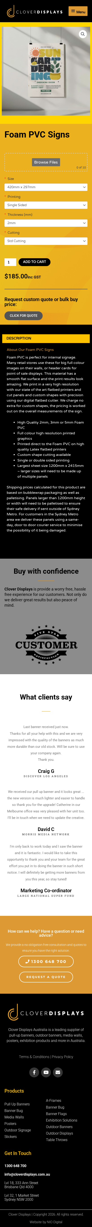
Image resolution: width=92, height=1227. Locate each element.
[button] (83, 34)
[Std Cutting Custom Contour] (46, 241)
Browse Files (46, 162)
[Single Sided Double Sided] (46, 205)
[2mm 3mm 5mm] (46, 223)
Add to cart (34, 262)
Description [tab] (18, 338)
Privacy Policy (62, 1057)
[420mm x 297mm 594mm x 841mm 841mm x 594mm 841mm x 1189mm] (46, 187)
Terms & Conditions (34, 1057)
